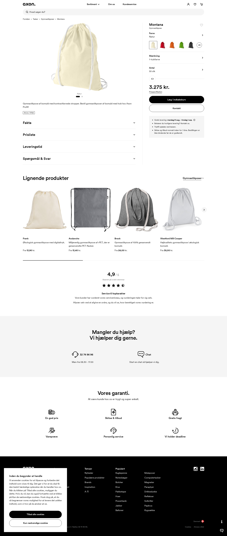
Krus (117, 487)
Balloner (119, 510)
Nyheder (89, 472)
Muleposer (149, 472)
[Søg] (26, 12)
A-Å (87, 491)
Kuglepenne (121, 472)
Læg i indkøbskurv (176, 99)
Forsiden (26, 19)
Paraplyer (149, 487)
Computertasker (152, 477)
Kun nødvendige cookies (35, 523)
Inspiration (90, 487)
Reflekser (149, 496)
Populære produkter (94, 477)
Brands (88, 482)
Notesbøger (121, 477)
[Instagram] (196, 469)
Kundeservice (129, 4)
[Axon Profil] (29, 4)
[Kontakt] (222, 521)
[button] (176, 35)
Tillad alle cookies (35, 514)
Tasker (35, 19)
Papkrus (148, 505)
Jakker (118, 505)
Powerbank (121, 500)
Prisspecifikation (155, 92)
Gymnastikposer (47, 19)
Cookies (188, 527)
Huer (117, 496)
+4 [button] (199, 45)
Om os (111, 4)
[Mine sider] (188, 4)
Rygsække (149, 510)
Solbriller (148, 500)
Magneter (149, 482)
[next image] (133, 56)
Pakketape (120, 491)
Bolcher (119, 482)
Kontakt (177, 108)
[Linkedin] (202, 469)
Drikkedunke (150, 491)
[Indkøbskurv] (201, 4)
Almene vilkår (199, 527)
